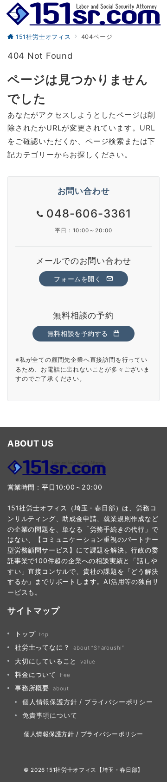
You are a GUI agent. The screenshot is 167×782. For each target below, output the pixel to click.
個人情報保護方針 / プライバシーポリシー (87, 702)
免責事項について (49, 715)
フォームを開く (78, 279)
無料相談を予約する (78, 333)
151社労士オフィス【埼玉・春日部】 (94, 770)
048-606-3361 (88, 213)
